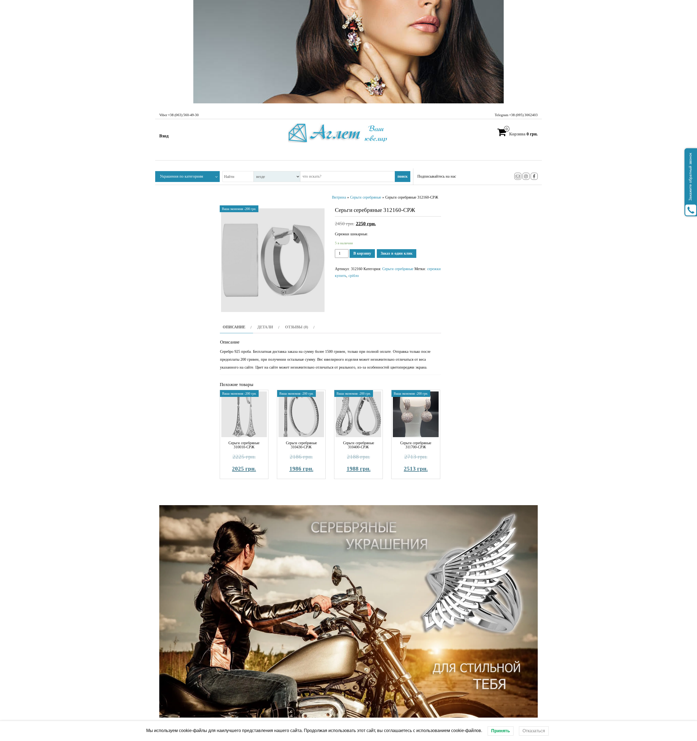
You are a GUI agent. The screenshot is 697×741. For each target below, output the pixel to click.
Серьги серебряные (365, 197)
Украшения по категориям (181, 176)
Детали (265, 327)
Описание (234, 327)
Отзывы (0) (296, 327)
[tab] (236, 327)
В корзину (362, 253)
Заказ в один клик (396, 253)
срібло (353, 276)
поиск (403, 176)
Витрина (339, 197)
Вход (164, 136)
